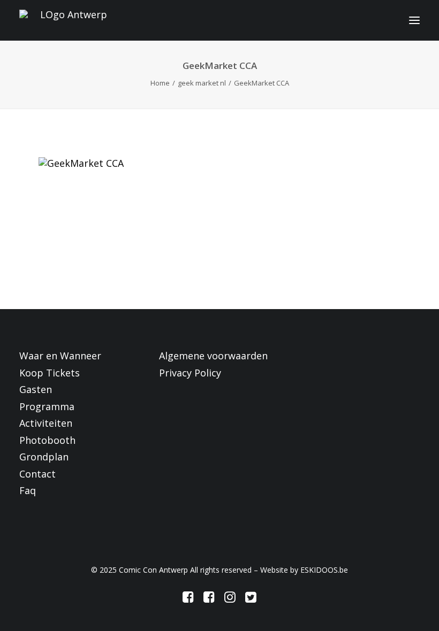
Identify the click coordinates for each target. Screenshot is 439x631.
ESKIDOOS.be (324, 570)
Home (160, 83)
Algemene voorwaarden (213, 355)
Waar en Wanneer (60, 355)
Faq (27, 490)
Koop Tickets (49, 372)
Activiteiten (45, 423)
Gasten (35, 389)
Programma (46, 406)
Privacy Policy (190, 372)
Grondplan (44, 456)
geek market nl (202, 83)
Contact (37, 473)
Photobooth (47, 440)
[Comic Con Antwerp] (69, 20)
